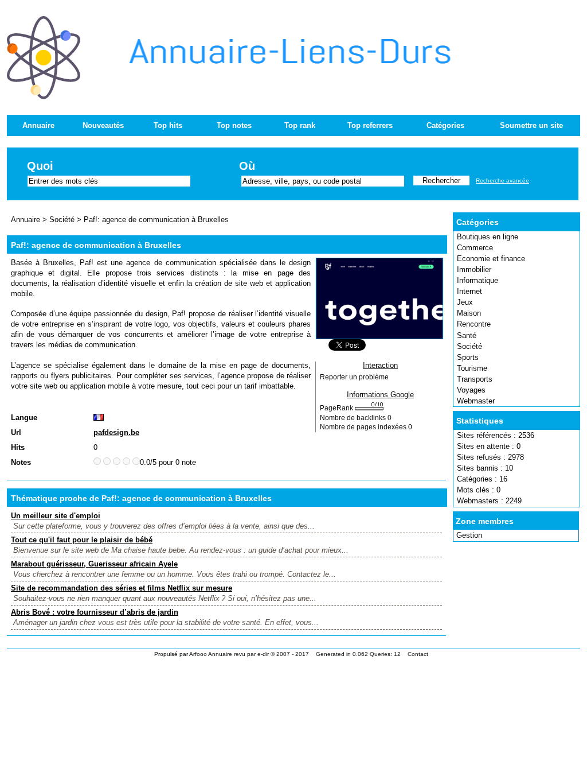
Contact (418, 654)
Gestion (469, 535)
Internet (469, 291)
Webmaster (476, 401)
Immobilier (474, 269)
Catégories (445, 125)
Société (469, 346)
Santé (466, 335)
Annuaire (38, 125)
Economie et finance (491, 258)
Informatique (477, 280)
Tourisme (472, 368)
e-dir (263, 654)
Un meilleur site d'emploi (55, 515)
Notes (21, 462)
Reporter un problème (354, 377)
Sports (468, 357)
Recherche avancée (502, 180)
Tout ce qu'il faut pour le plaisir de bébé (81, 539)
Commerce (475, 247)
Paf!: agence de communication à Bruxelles (156, 219)
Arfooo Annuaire (210, 654)
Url (16, 432)
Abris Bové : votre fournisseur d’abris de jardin (94, 612)
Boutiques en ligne (487, 236)
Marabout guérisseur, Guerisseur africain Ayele (94, 564)
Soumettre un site (531, 125)
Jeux (465, 302)
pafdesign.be (116, 432)
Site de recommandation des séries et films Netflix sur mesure (121, 588)
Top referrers (370, 125)
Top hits (168, 125)
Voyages (471, 390)
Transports (474, 379)
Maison (469, 313)
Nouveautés (103, 125)
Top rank (299, 125)
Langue (24, 417)
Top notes (234, 125)
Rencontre (474, 324)
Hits (18, 447)
